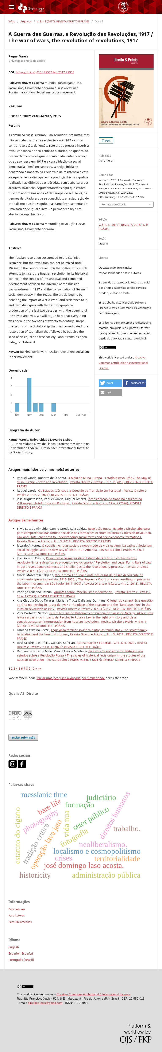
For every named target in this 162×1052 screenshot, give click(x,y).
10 (33, 668)
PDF (107, 140)
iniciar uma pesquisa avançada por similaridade (70, 678)
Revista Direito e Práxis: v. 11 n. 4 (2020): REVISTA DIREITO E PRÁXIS (82, 645)
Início (11, 21)
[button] (110, 383)
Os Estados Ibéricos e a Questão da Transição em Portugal (80, 490)
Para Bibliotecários (20, 922)
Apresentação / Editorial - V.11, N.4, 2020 (106, 643)
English (13, 947)
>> (39, 668)
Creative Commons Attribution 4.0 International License (93, 994)
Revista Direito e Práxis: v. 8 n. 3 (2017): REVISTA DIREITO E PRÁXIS (64, 541)
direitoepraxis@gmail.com (45, 1002)
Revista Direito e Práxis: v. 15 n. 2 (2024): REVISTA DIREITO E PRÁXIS (81, 492)
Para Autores (16, 915)
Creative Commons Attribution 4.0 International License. (123, 363)
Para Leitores (16, 909)
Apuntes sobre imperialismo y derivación (83, 592)
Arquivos (26, 21)
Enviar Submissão (23, 737)
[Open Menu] (11, 7)
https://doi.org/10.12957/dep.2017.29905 (45, 72)
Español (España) (20, 953)
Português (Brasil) (21, 960)
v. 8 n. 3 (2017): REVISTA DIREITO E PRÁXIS (63, 21)
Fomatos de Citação (114, 204)
